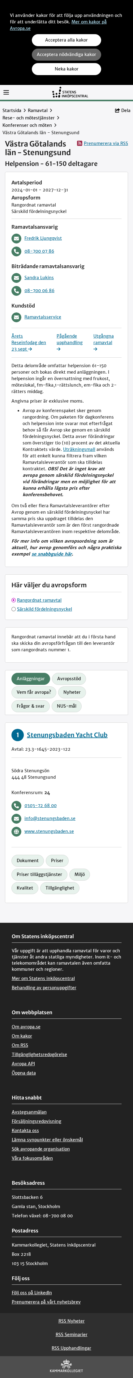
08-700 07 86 (39, 251)
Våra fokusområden (32, 1158)
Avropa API (23, 1064)
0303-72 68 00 (40, 805)
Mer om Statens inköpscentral (43, 978)
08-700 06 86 (39, 290)
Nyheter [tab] (72, 692)
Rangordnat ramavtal (39, 600)
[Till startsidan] (70, 92)
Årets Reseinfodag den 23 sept (28, 342)
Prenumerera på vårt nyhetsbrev (46, 1302)
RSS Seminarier (72, 1334)
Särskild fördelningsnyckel (44, 609)
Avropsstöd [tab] (69, 678)
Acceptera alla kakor (66, 40)
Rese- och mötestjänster (28, 118)
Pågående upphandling (70, 339)
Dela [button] (126, 110)
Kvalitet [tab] (25, 888)
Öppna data (24, 1073)
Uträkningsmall (79, 449)
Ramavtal (38, 110)
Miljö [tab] (80, 874)
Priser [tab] (57, 860)
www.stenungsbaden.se (49, 831)
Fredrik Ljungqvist (43, 238)
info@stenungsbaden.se (49, 818)
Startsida (11, 110)
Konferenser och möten (27, 125)
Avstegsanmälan (29, 1112)
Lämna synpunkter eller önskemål (47, 1140)
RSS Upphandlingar (71, 1348)
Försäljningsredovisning (36, 1121)
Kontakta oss (25, 1130)
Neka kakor (67, 69)
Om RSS (20, 1045)
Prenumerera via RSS (106, 143)
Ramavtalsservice (42, 317)
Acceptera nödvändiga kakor (66, 54)
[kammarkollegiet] (66, 1367)
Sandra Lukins (39, 277)
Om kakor (22, 1036)
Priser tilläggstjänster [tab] (39, 874)
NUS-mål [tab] (66, 706)
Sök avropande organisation (41, 1149)
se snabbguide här (52, 554)
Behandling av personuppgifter (44, 987)
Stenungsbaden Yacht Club (67, 735)
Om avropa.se (26, 1027)
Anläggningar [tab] (31, 678)
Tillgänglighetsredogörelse (39, 1054)
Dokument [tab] (28, 860)
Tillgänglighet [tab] (59, 888)
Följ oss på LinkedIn (32, 1293)
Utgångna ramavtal (103, 339)
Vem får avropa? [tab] (34, 692)
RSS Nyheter (71, 1321)
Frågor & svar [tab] (31, 706)
